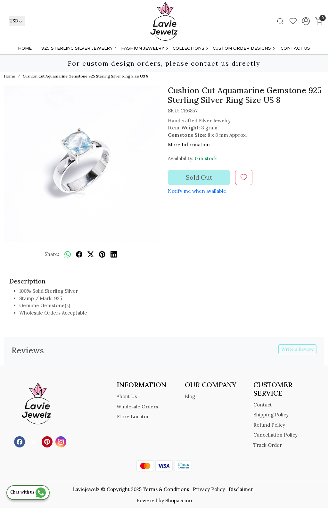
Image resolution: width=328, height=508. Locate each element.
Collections (188, 48)
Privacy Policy (209, 489)
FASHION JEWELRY (142, 48)
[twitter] (90, 254)
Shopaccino (178, 500)
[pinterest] (102, 254)
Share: (52, 254)
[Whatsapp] (67, 254)
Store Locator (133, 417)
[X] (34, 441)
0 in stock (206, 158)
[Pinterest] (48, 441)
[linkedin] (113, 254)
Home (25, 48)
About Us (127, 396)
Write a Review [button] (297, 349)
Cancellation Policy (275, 435)
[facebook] (79, 254)
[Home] (164, 21)
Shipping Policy (271, 415)
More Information (189, 145)
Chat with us (23, 492)
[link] (280, 21)
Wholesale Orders (137, 407)
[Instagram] (61, 441)
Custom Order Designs (242, 48)
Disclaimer (241, 489)
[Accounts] (305, 21)
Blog (190, 396)
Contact (262, 405)
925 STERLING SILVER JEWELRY (77, 48)
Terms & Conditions (166, 489)
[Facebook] (20, 441)
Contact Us (295, 48)
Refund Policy (269, 425)
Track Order (267, 445)
